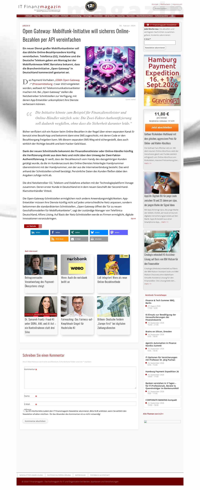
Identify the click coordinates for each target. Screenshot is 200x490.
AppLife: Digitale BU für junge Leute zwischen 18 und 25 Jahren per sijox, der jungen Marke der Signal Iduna (160, 200)
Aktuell (29, 15)
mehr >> (147, 163)
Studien (55, 15)
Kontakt (155, 4)
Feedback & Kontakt (100, 475)
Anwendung (75, 15)
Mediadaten (165, 4)
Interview (98, 15)
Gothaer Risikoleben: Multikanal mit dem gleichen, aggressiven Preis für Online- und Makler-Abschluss (160, 138)
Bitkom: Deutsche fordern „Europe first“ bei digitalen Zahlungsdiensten (111, 323)
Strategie (87, 15)
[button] (172, 15)
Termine (46, 15)
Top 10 (37, 15)
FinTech (64, 15)
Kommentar (30, 369)
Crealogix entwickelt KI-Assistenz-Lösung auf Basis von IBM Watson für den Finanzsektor (161, 259)
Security (121, 15)
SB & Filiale (110, 15)
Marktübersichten (145, 15)
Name (30, 396)
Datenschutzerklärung (59, 475)
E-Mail (147, 39)
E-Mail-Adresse (30, 406)
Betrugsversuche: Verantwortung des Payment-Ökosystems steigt (40, 282)
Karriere (130, 15)
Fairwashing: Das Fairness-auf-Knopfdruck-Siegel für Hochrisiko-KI (77, 323)
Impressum (177, 4)
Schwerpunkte (161, 15)
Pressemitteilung (42, 84)
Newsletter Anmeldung (31, 475)
